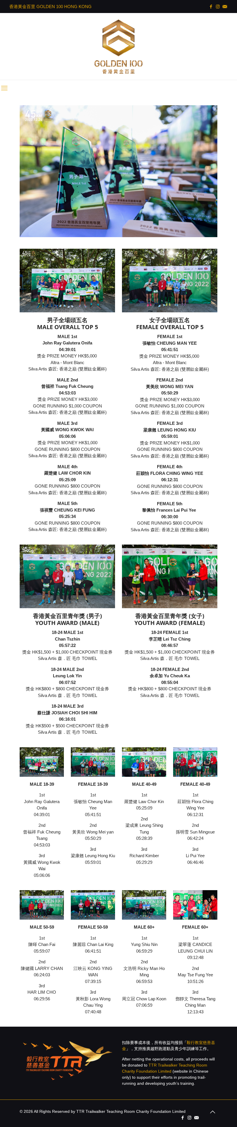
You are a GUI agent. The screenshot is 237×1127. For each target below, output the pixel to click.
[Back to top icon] (211, 1112)
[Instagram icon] (218, 6)
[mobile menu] (5, 88)
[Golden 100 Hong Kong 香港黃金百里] (118, 46)
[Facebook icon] (211, 6)
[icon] (225, 6)
